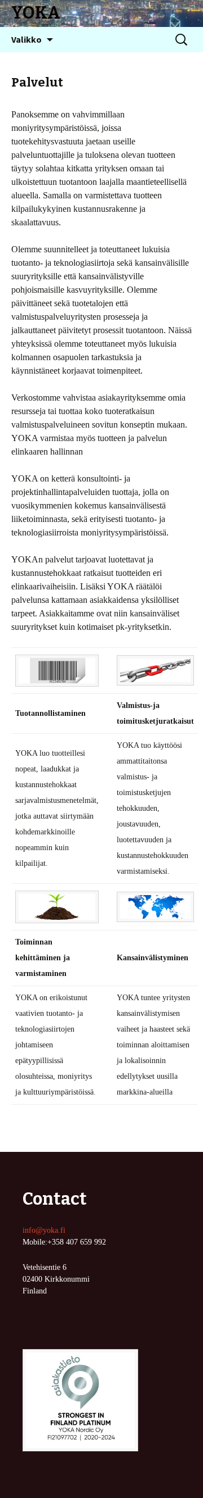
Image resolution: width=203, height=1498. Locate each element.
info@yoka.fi (44, 1230)
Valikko (26, 39)
